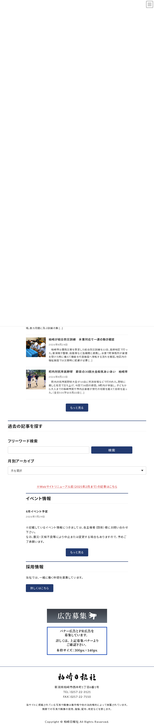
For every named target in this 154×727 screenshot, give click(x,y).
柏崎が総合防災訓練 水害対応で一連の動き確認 (81, 339)
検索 (111, 450)
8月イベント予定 (37, 511)
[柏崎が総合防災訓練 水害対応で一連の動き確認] (36, 347)
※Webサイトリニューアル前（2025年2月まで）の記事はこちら (77, 486)
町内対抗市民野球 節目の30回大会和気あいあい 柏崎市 (88, 371)
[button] (77, 408)
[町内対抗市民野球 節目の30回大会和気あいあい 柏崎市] (36, 380)
